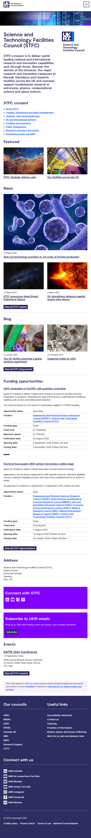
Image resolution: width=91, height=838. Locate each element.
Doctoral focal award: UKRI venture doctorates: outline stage (39, 463)
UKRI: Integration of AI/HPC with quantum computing (35, 388)
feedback (30, 686)
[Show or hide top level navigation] (86, 4)
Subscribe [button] (12, 632)
